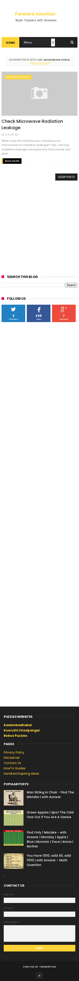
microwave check (18, 77)
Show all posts (40, 63)
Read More (12, 161)
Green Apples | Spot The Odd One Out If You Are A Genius (50, 814)
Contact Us (12, 763)
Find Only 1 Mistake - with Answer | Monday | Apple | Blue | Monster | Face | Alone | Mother (50, 839)
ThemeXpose (47, 966)
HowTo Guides (14, 768)
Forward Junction (35, 14)
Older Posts (66, 177)
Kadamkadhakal (18, 725)
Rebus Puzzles (15, 735)
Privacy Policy (14, 752)
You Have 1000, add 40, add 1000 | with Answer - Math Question (49, 860)
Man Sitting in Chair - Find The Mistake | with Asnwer (50, 794)
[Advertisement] (39, 227)
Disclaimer (12, 757)
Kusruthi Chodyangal (22, 730)
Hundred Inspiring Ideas (21, 773)
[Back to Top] (39, 975)
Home (10, 43)
